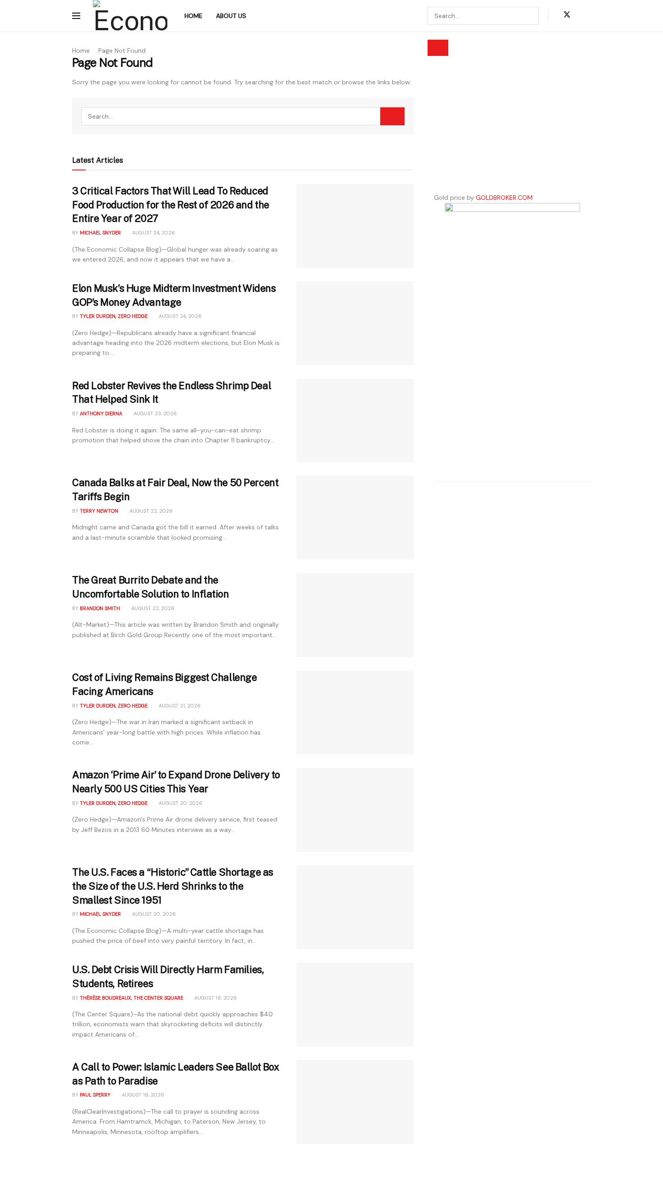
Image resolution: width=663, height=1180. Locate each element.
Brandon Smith (100, 608)
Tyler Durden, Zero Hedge (113, 316)
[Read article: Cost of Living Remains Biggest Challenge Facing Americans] (355, 712)
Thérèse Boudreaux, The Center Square (131, 998)
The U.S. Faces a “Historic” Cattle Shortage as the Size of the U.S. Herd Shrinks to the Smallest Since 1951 (172, 886)
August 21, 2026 (179, 705)
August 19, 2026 (215, 998)
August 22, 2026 (150, 511)
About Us (231, 16)
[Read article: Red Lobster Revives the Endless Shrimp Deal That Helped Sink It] (355, 421)
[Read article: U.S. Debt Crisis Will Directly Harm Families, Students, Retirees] (355, 1005)
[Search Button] (438, 48)
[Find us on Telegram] (582, 15)
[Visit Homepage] (130, 16)
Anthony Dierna (101, 413)
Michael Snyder (100, 233)
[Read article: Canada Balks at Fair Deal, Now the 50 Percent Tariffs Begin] (355, 518)
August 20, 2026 (180, 803)
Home (193, 16)
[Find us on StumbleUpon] (588, 15)
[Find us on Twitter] (565, 15)
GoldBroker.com (504, 197)
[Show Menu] (76, 16)
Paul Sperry (95, 1095)
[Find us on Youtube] (575, 15)
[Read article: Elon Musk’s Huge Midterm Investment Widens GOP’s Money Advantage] (355, 323)
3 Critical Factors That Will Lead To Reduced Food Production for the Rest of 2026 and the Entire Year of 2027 (170, 205)
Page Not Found (122, 50)
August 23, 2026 (154, 413)
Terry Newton (99, 511)
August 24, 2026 (153, 233)
